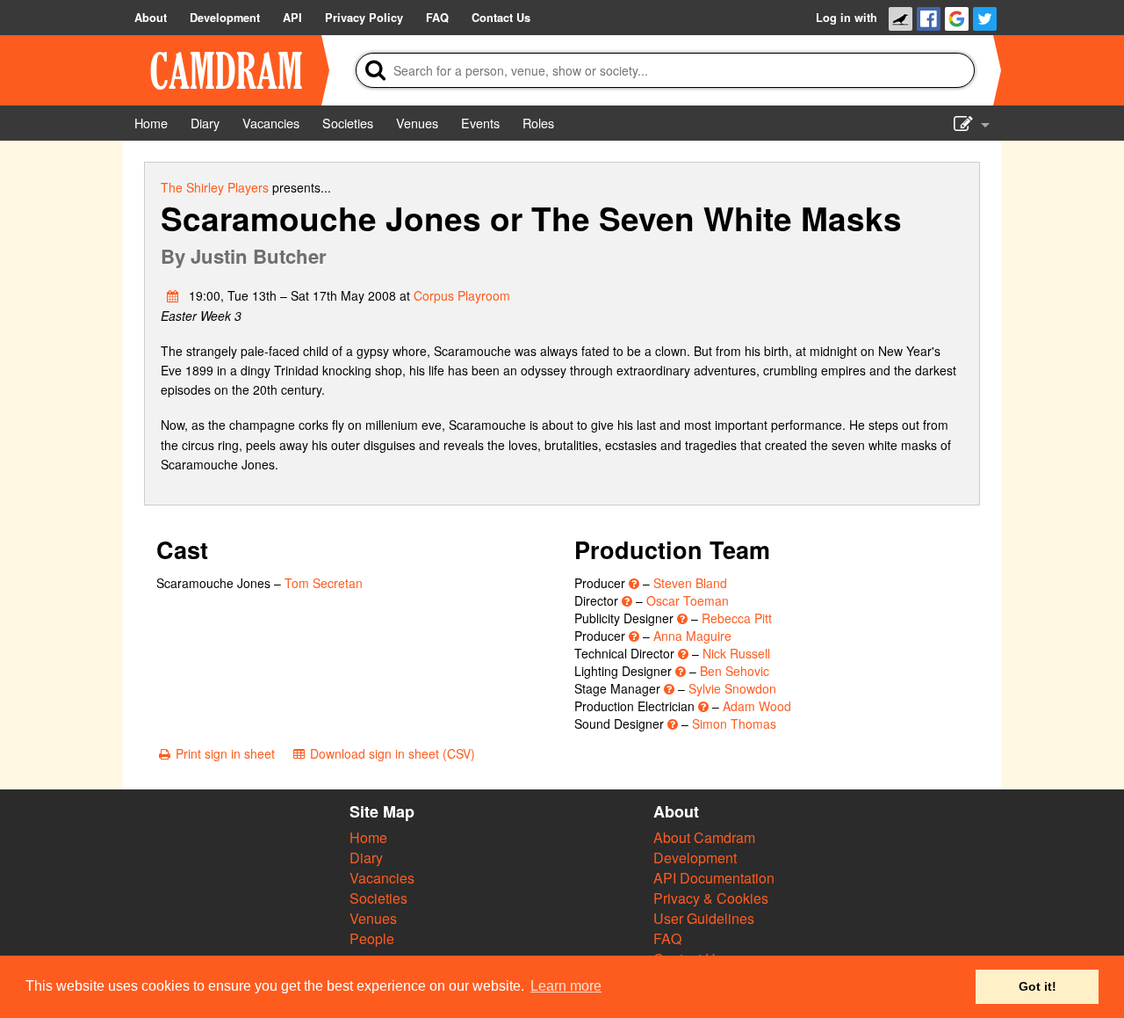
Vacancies (381, 878)
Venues (373, 918)
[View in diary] (173, 295)
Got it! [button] (1037, 986)
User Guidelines (703, 918)
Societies (378, 898)
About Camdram (704, 837)
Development (695, 857)
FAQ (667, 938)
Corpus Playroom (462, 295)
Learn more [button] (566, 985)
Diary (366, 857)
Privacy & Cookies (710, 898)
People (371, 938)
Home (368, 837)
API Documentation (714, 878)
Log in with (846, 17)
